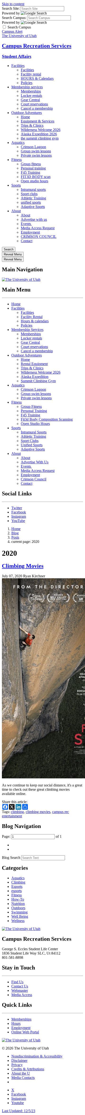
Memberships (31, 91)
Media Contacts (23, 1078)
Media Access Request (38, 228)
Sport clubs (29, 194)
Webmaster (19, 990)
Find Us (17, 982)
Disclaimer (19, 1061)
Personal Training (34, 411)
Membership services (27, 87)
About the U (20, 1073)
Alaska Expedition (34, 377)
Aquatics (18, 143)
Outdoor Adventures (26, 113)
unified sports (31, 202)
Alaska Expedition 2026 (39, 134)
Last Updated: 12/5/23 (18, 1111)
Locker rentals (31, 96)
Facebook (18, 512)
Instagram (18, 516)
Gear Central (30, 100)
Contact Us (19, 986)
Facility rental (31, 74)
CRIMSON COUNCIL (38, 237)
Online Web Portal (25, 1032)
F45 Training (30, 172)
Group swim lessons (36, 151)
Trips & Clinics (32, 125)
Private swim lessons (36, 155)
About (16, 211)
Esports (16, 886)
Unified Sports (31, 445)
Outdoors (18, 908)
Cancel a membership (37, 108)
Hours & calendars (35, 321)
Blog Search (11, 858)
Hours (16, 1023)
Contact (26, 241)
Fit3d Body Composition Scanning (47, 419)
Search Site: (11, 8)
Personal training (33, 168)
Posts (15, 537)
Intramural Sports (34, 432)
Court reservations (34, 104)
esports (16, 891)
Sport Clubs (29, 441)
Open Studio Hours (35, 424)
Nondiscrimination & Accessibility (37, 1056)
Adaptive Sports (33, 207)
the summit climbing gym (40, 138)
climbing (17, 812)
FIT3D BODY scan (36, 177)
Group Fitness (31, 407)
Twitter (16, 508)
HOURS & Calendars (37, 78)
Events (26, 224)
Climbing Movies (22, 566)
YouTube (18, 521)
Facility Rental (31, 317)
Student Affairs (16, 56)
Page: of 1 (32, 836)
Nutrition (18, 904)
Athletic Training (33, 198)
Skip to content (13, 4)
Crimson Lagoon (33, 147)
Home (25, 117)
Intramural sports (33, 190)
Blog (15, 533)
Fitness (16, 160)
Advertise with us (34, 219)
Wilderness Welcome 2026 (40, 130)
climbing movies (38, 812)
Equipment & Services (37, 121)
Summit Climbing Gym (38, 381)
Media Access (21, 995)
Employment (30, 232)
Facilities (18, 66)
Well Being (19, 916)
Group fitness (31, 164)
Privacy (17, 1065)
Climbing (18, 882)
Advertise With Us (34, 462)
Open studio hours (34, 181)
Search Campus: (14, 18)
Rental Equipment (34, 364)
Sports (16, 185)
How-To (17, 899)
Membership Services (27, 330)
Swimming (19, 912)
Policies (26, 83)
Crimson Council (33, 479)
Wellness (18, 921)
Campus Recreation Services (36, 46)
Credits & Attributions (27, 1069)
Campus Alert (12, 31)
